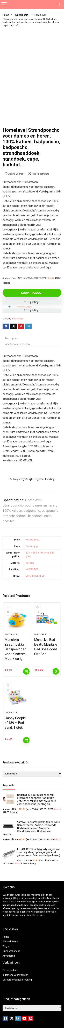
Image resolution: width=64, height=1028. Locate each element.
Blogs (6, 946)
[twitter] (11, 1018)
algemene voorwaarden (15, 975)
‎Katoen (30, 562)
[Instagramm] (18, 1018)
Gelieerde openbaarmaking (17, 979)
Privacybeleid (10, 970)
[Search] (59, 4)
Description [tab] (11, 338)
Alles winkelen (10, 941)
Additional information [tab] (17, 344)
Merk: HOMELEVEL (36, 576)
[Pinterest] (30, 1018)
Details (51, 278)
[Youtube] (24, 1018)
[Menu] (4, 4)
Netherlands (24, 306)
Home (6, 15)
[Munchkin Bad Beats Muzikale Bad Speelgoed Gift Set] (46, 619)
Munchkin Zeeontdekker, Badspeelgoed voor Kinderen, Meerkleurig (15, 649)
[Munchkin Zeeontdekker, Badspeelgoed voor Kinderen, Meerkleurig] (17, 619)
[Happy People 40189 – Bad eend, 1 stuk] (17, 697)
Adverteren (9, 955)
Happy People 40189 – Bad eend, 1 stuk (15, 723)
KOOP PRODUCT (32, 292)
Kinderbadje (21, 15)
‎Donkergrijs (32, 546)
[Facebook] (5, 1018)
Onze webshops (11, 951)
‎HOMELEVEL (32, 539)
